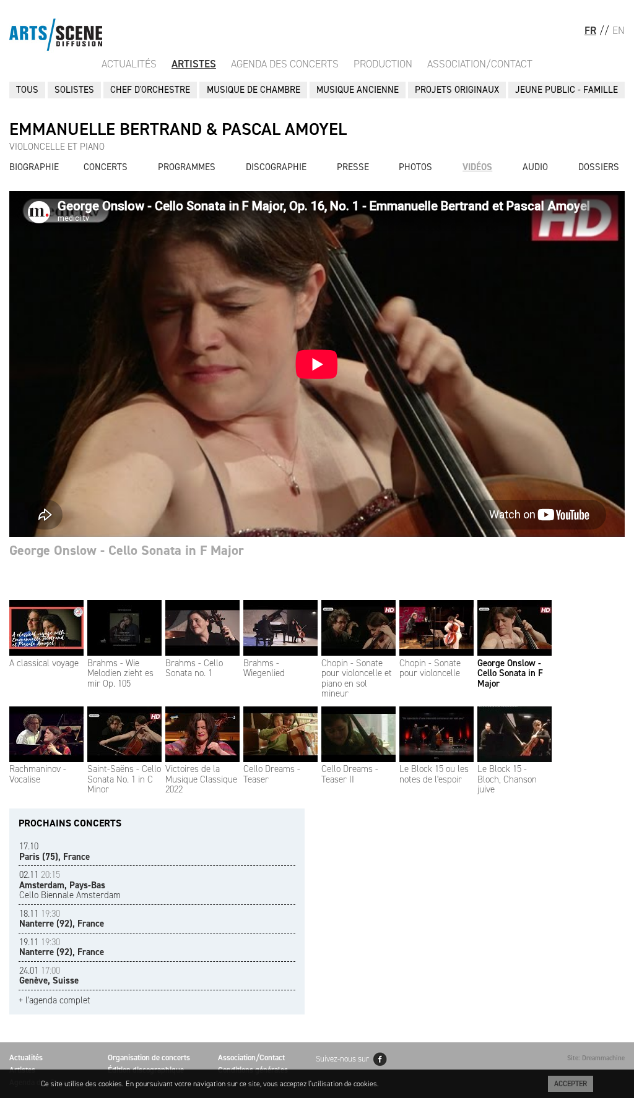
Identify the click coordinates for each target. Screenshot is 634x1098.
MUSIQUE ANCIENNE (357, 90)
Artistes (194, 64)
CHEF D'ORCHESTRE (150, 90)
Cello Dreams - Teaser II (349, 774)
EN (618, 30)
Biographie (34, 167)
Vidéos (477, 167)
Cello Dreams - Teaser (271, 774)
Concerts (106, 167)
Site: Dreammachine (596, 1058)
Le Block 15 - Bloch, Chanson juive (507, 779)
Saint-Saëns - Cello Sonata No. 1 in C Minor (124, 779)
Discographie (276, 167)
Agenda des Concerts (285, 64)
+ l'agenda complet (54, 1000)
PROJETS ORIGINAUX (457, 90)
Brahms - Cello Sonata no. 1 (194, 668)
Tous (27, 90)
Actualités (129, 64)
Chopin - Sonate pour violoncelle (430, 668)
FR (590, 30)
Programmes (186, 167)
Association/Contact (479, 64)
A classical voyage (44, 663)
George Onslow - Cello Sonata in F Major (510, 673)
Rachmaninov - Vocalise (37, 774)
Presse (353, 167)
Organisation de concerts (149, 1057)
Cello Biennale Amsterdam (70, 885)
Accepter (570, 1084)
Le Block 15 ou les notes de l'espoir (434, 774)
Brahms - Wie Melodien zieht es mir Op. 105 (120, 673)
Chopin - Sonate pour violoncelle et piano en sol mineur (356, 678)
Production (383, 64)
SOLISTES (74, 90)
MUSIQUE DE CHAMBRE (253, 90)
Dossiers (598, 167)
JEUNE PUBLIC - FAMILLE (566, 90)
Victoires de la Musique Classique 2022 (201, 779)
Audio (535, 167)
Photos (415, 167)
